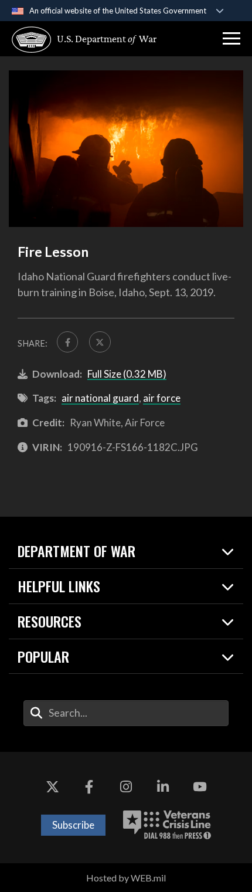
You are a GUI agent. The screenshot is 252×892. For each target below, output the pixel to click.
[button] (231, 38)
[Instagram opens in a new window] (126, 787)
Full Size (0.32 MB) (126, 374)
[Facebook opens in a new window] (89, 787)
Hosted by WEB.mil (126, 877)
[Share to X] (99, 341)
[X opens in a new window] (52, 787)
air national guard (100, 398)
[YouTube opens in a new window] (199, 787)
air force (162, 398)
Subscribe (73, 825)
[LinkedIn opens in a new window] (163, 787)
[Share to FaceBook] (67, 341)
